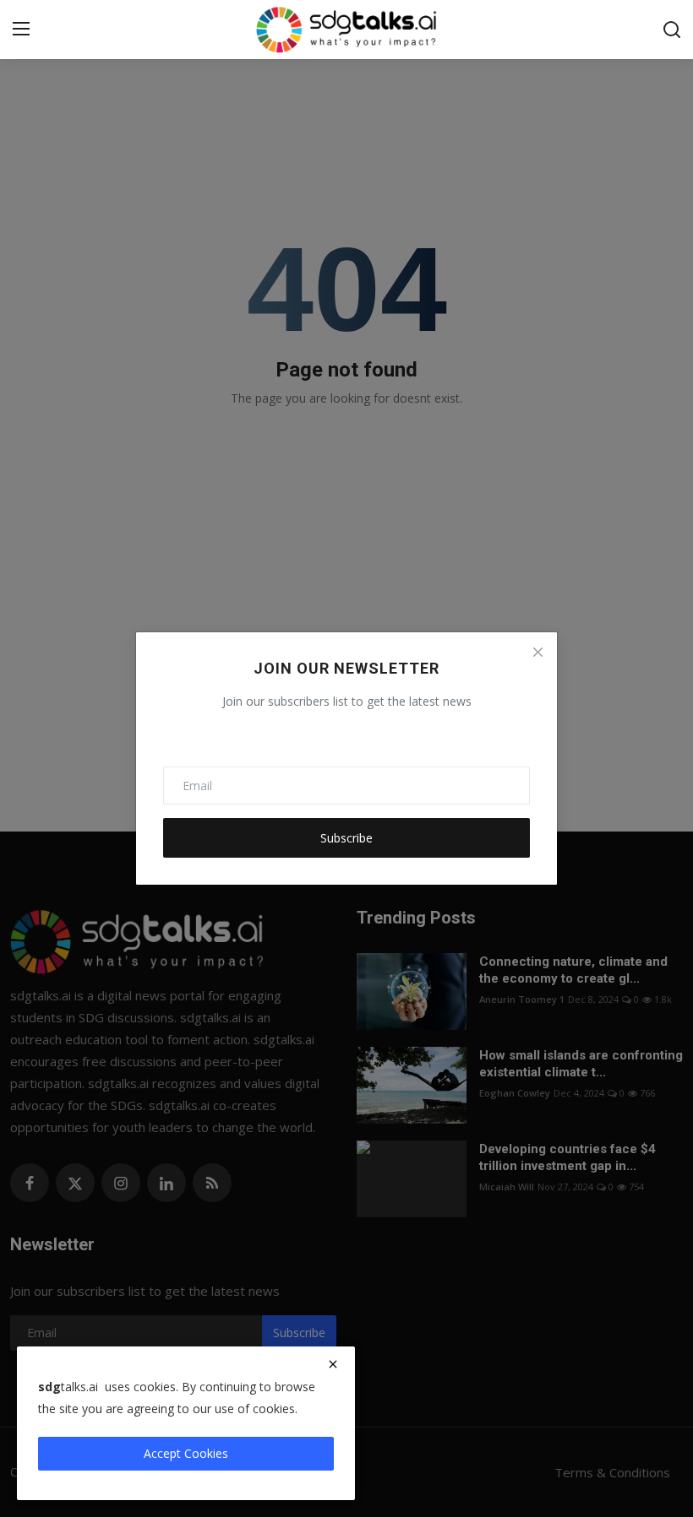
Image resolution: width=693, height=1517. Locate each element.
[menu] (21, 29)
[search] (672, 29)
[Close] (537, 651)
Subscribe (346, 838)
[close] (332, 1364)
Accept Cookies (186, 1453)
